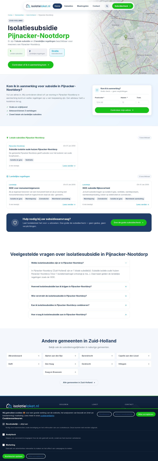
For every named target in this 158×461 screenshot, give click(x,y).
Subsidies (68, 6)
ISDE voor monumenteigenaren (24, 188)
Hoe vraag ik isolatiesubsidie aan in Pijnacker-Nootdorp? (59, 314)
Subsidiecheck (121, 6)
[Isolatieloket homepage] (38, 6)
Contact (96, 6)
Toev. (139, 98)
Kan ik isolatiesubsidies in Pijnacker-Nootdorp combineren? (60, 305)
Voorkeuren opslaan (13, 456)
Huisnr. (124, 98)
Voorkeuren (104, 414)
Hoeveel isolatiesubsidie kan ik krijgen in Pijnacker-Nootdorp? (61, 286)
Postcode (99, 98)
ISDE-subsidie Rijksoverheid (96, 188)
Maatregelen (83, 6)
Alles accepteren (145, 414)
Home (57, 6)
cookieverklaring (47, 416)
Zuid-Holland (31, 15)
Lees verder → (69, 166)
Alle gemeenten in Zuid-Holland (77, 382)
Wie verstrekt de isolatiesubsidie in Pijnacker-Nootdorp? (59, 296)
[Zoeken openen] (107, 6)
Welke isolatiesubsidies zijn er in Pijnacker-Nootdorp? (57, 263)
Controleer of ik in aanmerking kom (29, 65)
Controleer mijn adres (120, 110)
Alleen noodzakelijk (123, 414)
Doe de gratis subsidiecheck (127, 222)
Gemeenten (19, 15)
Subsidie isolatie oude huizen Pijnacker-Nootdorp (33, 149)
